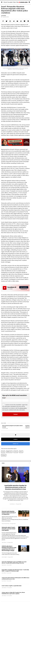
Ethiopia (3, 455)
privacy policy (23, 408)
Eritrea (15, 451)
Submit (15, 414)
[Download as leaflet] (21, 21)
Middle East (9, 451)
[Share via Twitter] (6, 21)
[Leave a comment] (24, 21)
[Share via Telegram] (14, 21)
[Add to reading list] (28, 21)
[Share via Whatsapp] (10, 21)
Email (3, 397)
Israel (3, 451)
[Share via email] (17, 21)
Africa (21, 451)
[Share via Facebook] (3, 21)
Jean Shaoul (3, 15)
